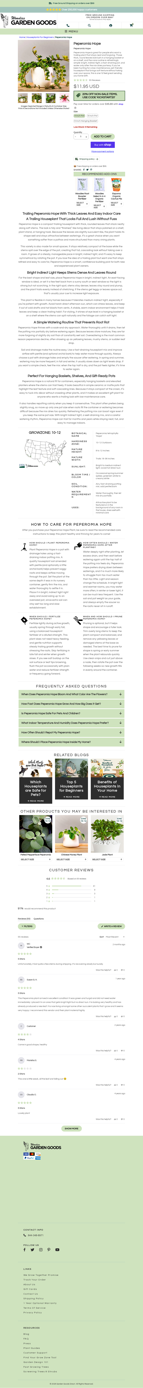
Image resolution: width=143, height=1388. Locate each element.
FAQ (26, 1339)
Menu (73, 31)
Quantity (78, 132)
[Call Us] (68, 25)
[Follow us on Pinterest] (48, 1250)
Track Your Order (34, 1280)
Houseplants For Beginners (40, 37)
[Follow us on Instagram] (40, 1250)
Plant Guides (31, 1348)
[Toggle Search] (89, 25)
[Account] (110, 25)
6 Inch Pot (92, 116)
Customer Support (35, 1353)
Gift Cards (30, 1289)
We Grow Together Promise (41, 1275)
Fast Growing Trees (36, 1367)
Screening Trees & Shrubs (40, 1371)
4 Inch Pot (79, 116)
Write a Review (114, 927)
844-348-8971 (35, 1235)
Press (27, 1343)
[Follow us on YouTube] (57, 1250)
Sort (102, 937)
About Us (29, 1284)
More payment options (102, 151)
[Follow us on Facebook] (24, 1250)
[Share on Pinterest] (91, 170)
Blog (26, 1334)
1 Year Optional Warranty (40, 1303)
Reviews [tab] (24, 919)
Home (22, 37)
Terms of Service (34, 1308)
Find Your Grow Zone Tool (40, 1357)
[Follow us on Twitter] (32, 1250)
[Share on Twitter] (87, 170)
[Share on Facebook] (83, 170)
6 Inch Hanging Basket (85, 121)
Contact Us (30, 1294)
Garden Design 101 (36, 1362)
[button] (99, 80)
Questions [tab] (39, 919)
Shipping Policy (33, 1298)
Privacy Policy (32, 1312)
